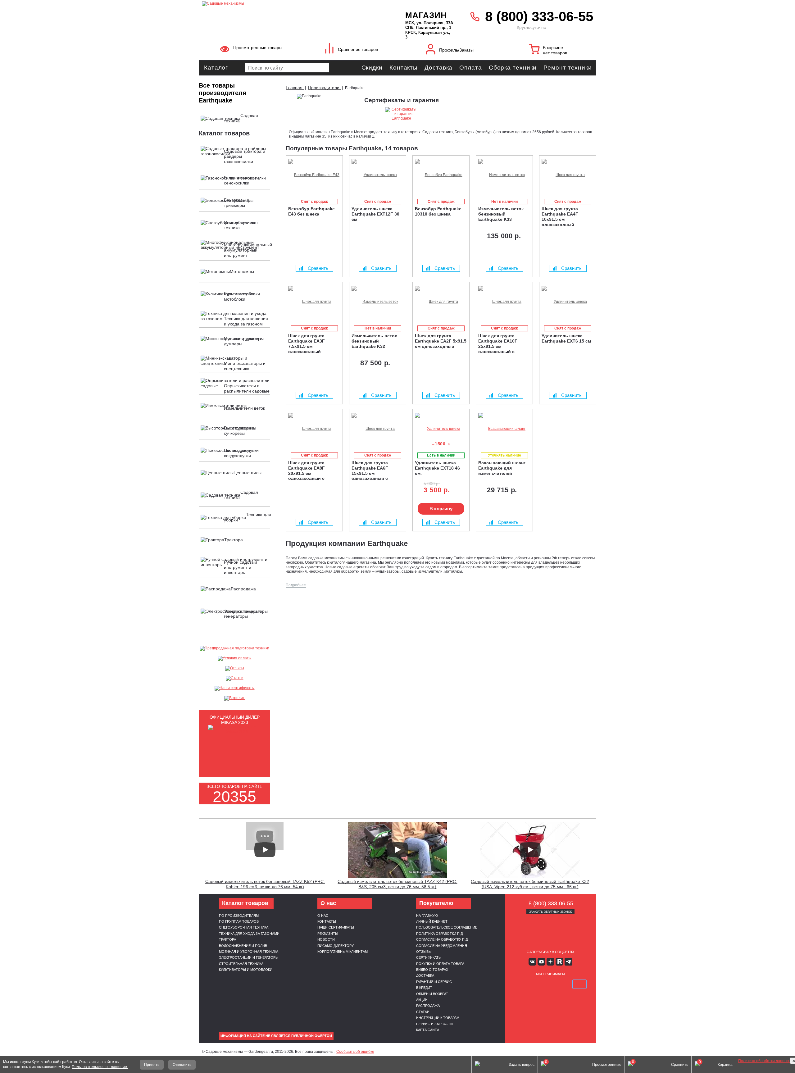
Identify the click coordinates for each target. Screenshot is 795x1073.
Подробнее (296, 585)
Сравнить (318, 268)
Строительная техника (241, 964)
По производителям (239, 915)
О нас (322, 915)
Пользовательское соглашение (446, 927)
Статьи (422, 1012)
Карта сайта (427, 1030)
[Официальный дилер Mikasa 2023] (234, 732)
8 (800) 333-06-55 (539, 16)
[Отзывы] (234, 668)
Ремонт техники (567, 67)
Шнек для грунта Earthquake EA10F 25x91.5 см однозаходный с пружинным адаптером (503, 343)
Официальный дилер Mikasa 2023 (235, 720)
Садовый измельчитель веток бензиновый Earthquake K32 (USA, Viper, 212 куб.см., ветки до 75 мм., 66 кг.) (530, 884)
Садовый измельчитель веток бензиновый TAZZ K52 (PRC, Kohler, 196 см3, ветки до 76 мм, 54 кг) (265, 884)
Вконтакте (532, 962)
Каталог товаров (224, 133)
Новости (326, 939)
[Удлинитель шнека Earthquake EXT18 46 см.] (441, 429)
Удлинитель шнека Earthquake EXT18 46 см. (437, 468)
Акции (422, 1000)
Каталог (216, 67)
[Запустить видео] (264, 849)
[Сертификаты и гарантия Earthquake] (401, 117)
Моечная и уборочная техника (248, 951)
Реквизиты (327, 933)
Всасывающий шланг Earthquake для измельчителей (501, 468)
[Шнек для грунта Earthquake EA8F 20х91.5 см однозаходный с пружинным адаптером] (314, 429)
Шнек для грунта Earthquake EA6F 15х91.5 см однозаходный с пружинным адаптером (377, 470)
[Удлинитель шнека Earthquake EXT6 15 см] (568, 302)
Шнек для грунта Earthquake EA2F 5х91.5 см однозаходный (440, 341)
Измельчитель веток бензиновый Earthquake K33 (501, 214)
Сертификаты (429, 957)
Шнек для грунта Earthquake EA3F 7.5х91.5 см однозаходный (306, 343)
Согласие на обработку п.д (442, 939)
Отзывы (424, 951)
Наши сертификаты (335, 927)
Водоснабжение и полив (243, 946)
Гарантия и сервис (434, 982)
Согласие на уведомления (441, 946)
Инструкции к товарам (437, 1018)
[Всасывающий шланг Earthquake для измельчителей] (504, 429)
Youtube (541, 962)
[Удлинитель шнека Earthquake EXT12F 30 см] (378, 175)
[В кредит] (234, 698)
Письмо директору (335, 946)
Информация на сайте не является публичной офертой (276, 1036)
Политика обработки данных (764, 1061)
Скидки (372, 67)
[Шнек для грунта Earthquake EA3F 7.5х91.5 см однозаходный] (314, 302)
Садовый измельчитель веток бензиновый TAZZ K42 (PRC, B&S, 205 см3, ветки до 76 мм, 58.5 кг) (397, 884)
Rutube (559, 962)
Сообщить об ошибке (355, 1051)
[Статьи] (234, 678)
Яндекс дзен (550, 962)
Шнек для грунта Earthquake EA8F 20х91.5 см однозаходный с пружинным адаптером (313, 470)
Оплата (470, 67)
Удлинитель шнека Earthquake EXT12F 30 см (375, 214)
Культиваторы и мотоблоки (245, 969)
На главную (427, 915)
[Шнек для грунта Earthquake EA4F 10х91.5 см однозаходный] (568, 175)
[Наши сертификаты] (234, 688)
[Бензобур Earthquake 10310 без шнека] (441, 175)
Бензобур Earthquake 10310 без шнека (438, 211)
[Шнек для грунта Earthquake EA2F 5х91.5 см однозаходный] (441, 302)
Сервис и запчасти (434, 1024)
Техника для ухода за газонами (249, 933)
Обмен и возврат (432, 994)
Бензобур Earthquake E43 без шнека (311, 211)
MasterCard (536, 984)
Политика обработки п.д (439, 933)
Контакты (403, 67)
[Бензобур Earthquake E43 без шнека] (314, 175)
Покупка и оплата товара (440, 964)
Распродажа (428, 1005)
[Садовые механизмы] (290, 3)
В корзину (440, 508)
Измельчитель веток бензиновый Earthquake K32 (374, 341)
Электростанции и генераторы (249, 957)
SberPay (579, 984)
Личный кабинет (431, 921)
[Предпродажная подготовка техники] (234, 648)
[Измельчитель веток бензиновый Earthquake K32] (378, 302)
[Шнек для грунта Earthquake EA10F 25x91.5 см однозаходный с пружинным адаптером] (504, 302)
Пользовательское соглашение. (100, 1067)
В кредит (424, 987)
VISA (521, 984)
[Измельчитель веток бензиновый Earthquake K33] (504, 175)
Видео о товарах (432, 969)
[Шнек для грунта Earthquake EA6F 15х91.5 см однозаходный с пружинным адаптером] (378, 429)
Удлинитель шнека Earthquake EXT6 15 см (566, 338)
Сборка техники (513, 67)
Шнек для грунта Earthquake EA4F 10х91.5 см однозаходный (560, 216)
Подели (557, 984)
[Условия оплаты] (234, 658)
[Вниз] (767, 44)
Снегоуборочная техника (243, 927)
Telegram (568, 962)
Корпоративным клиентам (342, 951)
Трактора (227, 939)
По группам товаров (239, 921)
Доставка (438, 67)
